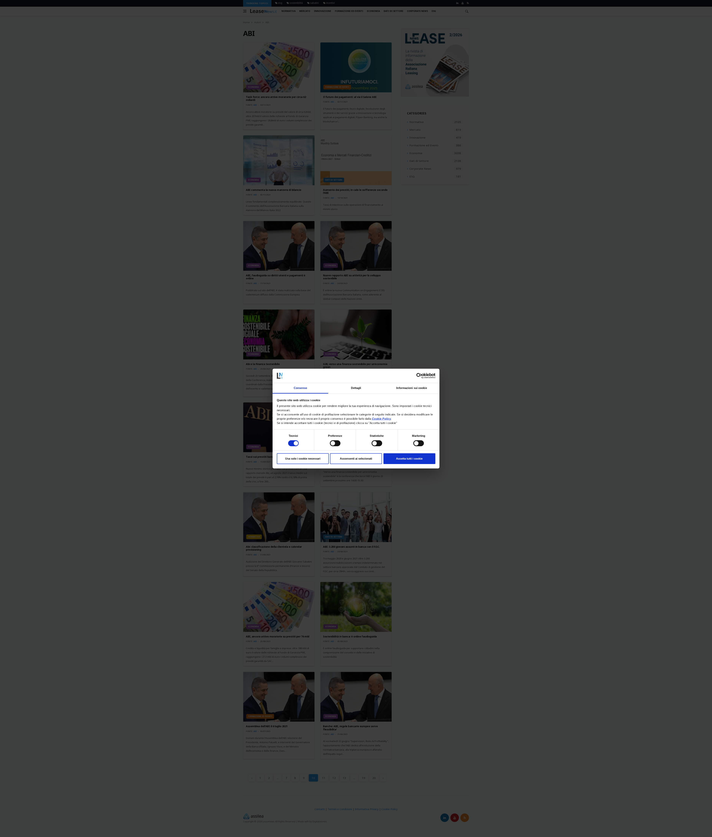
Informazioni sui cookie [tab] (411, 387)
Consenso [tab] (300, 387)
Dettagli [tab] (356, 387)
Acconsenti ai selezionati (356, 458)
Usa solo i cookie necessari (302, 458)
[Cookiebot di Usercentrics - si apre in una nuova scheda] (419, 376)
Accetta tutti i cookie (409, 458)
